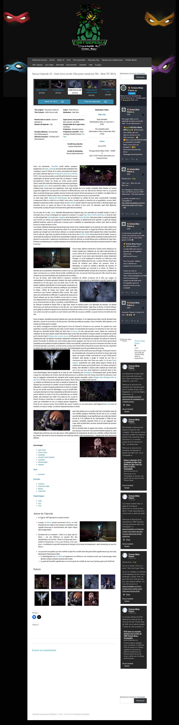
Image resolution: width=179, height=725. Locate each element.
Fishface (95, 215)
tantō (109, 404)
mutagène (61, 217)
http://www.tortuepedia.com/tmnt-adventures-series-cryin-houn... (133, 204)
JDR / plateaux (37, 65)
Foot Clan (36, 479)
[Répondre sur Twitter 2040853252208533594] (123, 292)
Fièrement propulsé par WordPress (44, 714)
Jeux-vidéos (49, 65)
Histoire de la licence (39, 60)
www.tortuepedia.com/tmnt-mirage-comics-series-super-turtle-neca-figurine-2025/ (132, 588)
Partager (126, 411)
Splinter (72, 203)
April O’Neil (42, 450)
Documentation (71, 65)
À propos (98, 65)
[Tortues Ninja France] (126, 340)
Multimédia (60, 65)
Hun (105, 360)
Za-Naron (74, 331)
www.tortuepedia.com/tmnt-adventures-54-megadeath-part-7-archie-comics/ (133, 399)
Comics (52, 60)
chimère (57, 174)
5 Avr (128, 114)
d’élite (85, 234)
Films (69, 60)
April (46, 169)
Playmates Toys (93, 60)
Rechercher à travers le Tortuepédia (132, 73)
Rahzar (102, 215)
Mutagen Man (98, 377)
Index (91, 65)
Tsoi (39, 506)
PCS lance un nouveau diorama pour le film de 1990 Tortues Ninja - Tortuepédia (132, 634)
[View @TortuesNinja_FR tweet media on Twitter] (134, 314)
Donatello (54, 166)
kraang (50, 217)
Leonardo (52, 169)
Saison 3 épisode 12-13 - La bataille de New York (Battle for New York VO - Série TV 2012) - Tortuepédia (133, 464)
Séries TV (60, 60)
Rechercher (140, 77)
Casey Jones (42, 452)
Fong (40, 501)
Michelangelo (62, 198)
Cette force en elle (75, 90)
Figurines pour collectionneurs (112, 60)
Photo (128, 405)
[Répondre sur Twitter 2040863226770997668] (123, 213)
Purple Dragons (38, 496)
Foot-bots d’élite (43, 486)
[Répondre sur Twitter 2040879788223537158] (123, 159)
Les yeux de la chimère (69, 174)
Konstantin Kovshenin (81, 714)
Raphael (51, 198)
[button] (41, 582)
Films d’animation (79, 60)
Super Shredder (41, 90)
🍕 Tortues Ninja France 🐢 (133, 110)
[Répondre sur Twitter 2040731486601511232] (123, 320)
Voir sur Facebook (127, 409)
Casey (53, 212)
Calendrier (82, 65)
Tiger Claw (87, 215)
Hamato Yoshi (43, 457)
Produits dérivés (131, 60)
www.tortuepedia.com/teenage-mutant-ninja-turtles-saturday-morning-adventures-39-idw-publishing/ (133, 532)
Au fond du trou (58, 90)
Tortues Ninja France (134, 367)
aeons (46, 186)
